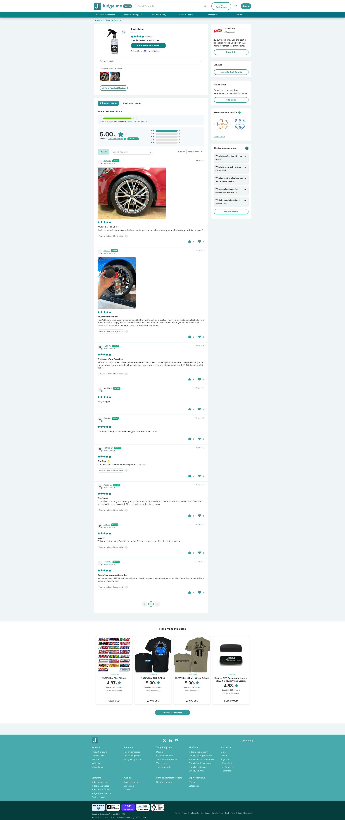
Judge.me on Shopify (198, 752)
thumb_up (189, 241)
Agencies (225, 759)
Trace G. (107, 561)
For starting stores (132, 755)
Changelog (226, 770)
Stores (192, 782)
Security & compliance (166, 759)
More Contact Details (231, 72)
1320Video (155, 51)
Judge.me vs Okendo (101, 789)
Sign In (246, 6)
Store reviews (98, 755)
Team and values (132, 782)
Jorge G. (107, 160)
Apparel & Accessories (105, 14)
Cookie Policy (230, 813)
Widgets (96, 763)
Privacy (185, 813)
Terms (177, 813)
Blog (223, 752)
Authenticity (194, 813)
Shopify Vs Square (197, 767)
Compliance (205, 813)
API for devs (227, 767)
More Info (231, 52)
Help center (226, 763)
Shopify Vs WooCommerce (201, 759)
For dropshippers (132, 752)
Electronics (212, 14)
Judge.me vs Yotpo (100, 786)
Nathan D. (108, 447)
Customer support (164, 755)
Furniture (239, 14)
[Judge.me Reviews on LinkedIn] (170, 740)
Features (96, 759)
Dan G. (107, 524)
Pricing (159, 752)
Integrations (97, 767)
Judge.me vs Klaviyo (101, 793)
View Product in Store (148, 45)
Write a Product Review (114, 88)
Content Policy (217, 813)
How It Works (231, 211)
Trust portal (161, 763)
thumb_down (199, 241)
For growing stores (133, 759)
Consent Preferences (245, 813)
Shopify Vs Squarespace (200, 763)
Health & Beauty (159, 14)
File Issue (231, 99)
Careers (127, 789)
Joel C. (107, 250)
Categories (194, 786)
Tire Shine (137, 29)
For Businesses (221, 6)
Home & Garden (186, 14)
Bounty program (164, 782)
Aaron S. (108, 484)
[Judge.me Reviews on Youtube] (176, 740)
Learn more (219, 136)
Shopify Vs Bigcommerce (200, 755)
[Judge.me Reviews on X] (164, 740)
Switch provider (99, 797)
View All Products (172, 712)
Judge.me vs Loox (100, 782)
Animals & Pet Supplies (132, 14)
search (205, 6)
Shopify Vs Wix (196, 770)
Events (224, 755)
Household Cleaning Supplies (108, 20)
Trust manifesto (163, 767)
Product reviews (99, 752)
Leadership (129, 786)
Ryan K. (107, 345)
